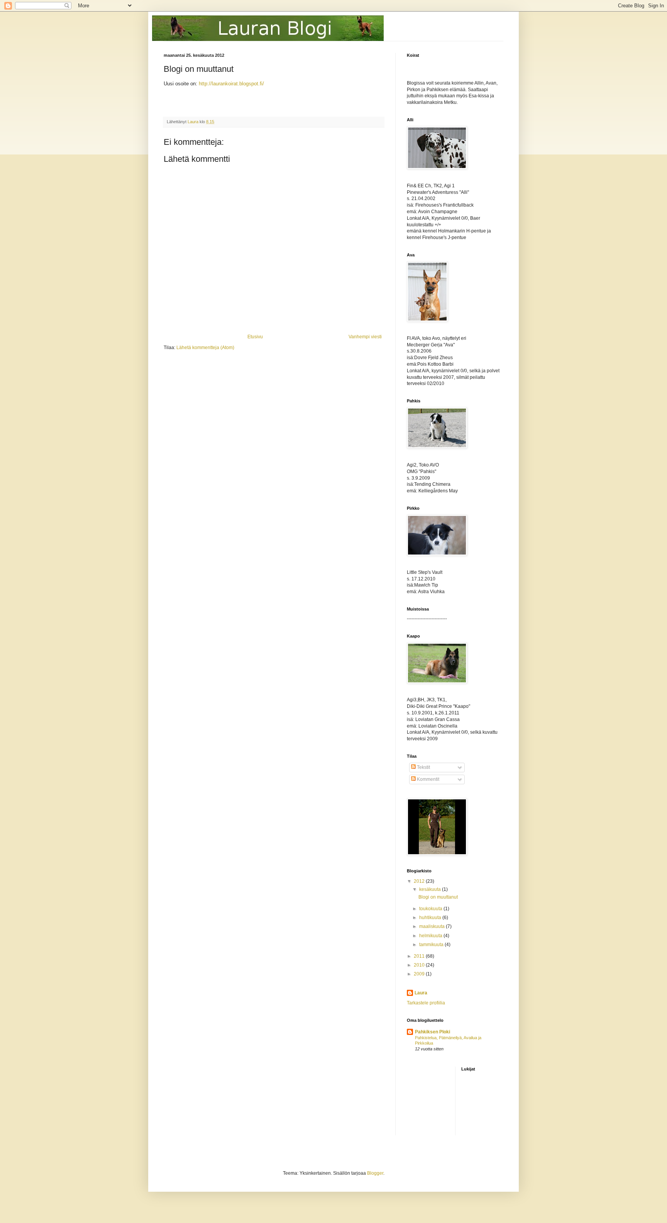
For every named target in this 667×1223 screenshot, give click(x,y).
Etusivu (255, 336)
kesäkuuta (430, 889)
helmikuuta (431, 935)
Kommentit (427, 779)
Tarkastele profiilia (426, 1003)
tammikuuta (432, 944)
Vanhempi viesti (365, 336)
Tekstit (423, 767)
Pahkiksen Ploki (432, 1032)
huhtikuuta (430, 917)
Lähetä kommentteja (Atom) (205, 347)
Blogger (375, 1173)
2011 (420, 956)
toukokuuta (431, 908)
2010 (420, 965)
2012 (420, 881)
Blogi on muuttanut (438, 897)
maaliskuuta (432, 926)
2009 (420, 974)
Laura (421, 993)
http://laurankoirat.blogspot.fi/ (231, 84)
